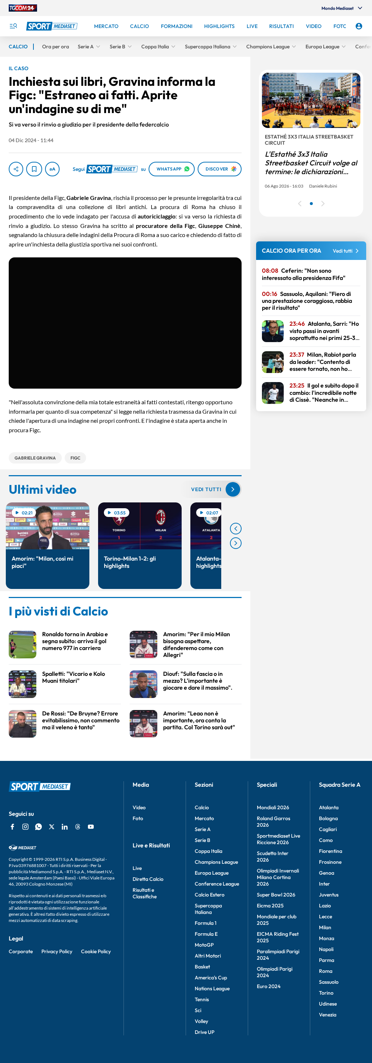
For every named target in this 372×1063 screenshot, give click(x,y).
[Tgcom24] (23, 8)
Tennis (202, 999)
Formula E (206, 934)
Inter (324, 884)
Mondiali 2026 (273, 807)
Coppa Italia (208, 851)
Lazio (325, 905)
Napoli (326, 949)
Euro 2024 (268, 986)
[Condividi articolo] (16, 169)
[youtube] (90, 826)
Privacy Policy (56, 951)
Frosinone (330, 862)
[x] (51, 826)
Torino (326, 993)
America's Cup (211, 977)
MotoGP (204, 945)
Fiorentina (330, 851)
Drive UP (204, 1032)
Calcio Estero (210, 894)
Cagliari (328, 829)
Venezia (327, 1014)
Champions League (216, 862)
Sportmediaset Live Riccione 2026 (278, 839)
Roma (325, 971)
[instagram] (25, 826)
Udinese (328, 1003)
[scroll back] (236, 528)
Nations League (212, 988)
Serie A (203, 829)
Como (326, 840)
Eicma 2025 (270, 905)
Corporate (21, 951)
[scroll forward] (236, 543)
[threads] (77, 826)
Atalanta (329, 807)
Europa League (212, 873)
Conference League (217, 884)
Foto (138, 818)
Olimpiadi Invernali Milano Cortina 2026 (278, 877)
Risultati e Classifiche (145, 893)
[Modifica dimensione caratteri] (52, 169)
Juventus (329, 894)
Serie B (202, 840)
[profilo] (359, 26)
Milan (325, 927)
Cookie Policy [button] (96, 951)
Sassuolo (329, 982)
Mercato (204, 818)
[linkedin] (64, 826)
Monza (326, 938)
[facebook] (12, 826)
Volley (201, 1021)
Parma (326, 960)
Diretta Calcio (148, 879)
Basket (202, 966)
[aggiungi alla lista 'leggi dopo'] (34, 169)
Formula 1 (206, 923)
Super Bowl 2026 (276, 894)
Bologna (328, 818)
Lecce (325, 916)
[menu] (13, 26)
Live (137, 868)
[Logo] (52, 26)
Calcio (202, 807)
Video (139, 807)
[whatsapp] (38, 826)
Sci (198, 1010)
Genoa (326, 873)
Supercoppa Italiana (208, 908)
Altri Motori (208, 955)
